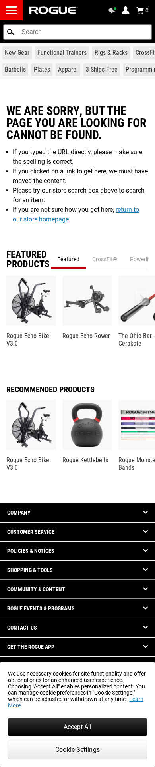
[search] (77, 32)
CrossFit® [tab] (104, 259)
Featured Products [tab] (28, 259)
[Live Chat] (113, 10)
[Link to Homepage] (53, 10)
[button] (10, 32)
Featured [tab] (68, 259)
